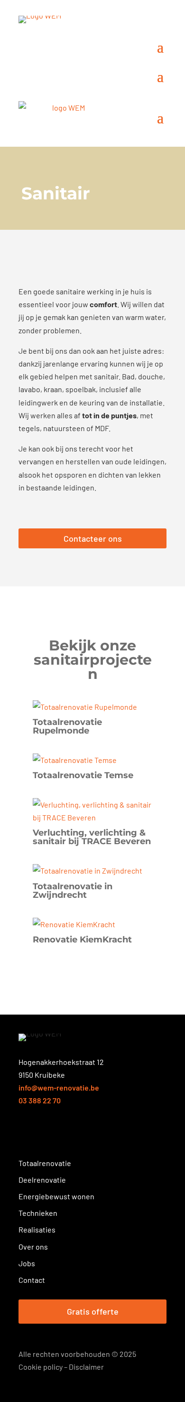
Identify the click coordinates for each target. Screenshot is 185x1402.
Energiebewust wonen (56, 1196)
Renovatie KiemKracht (82, 939)
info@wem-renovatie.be (58, 1087)
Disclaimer (86, 1366)
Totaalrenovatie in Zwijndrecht (72, 890)
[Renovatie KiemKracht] (92, 924)
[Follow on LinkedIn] (59, 1134)
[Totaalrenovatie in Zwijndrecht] (92, 870)
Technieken (37, 1212)
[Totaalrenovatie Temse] (92, 759)
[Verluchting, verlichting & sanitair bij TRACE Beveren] (92, 811)
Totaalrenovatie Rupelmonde (67, 726)
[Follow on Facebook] (25, 1134)
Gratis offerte (93, 1311)
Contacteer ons (93, 538)
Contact (31, 1279)
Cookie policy (40, 1366)
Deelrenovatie (42, 1179)
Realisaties (37, 1229)
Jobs (26, 1263)
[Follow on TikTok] (93, 1134)
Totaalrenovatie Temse (83, 775)
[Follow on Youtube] (76, 1134)
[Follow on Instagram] (42, 1134)
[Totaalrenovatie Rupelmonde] (92, 706)
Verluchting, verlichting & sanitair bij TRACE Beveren (92, 837)
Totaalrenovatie (44, 1162)
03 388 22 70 (39, 1100)
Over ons (33, 1246)
